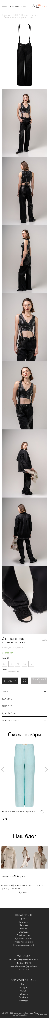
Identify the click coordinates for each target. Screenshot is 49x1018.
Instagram (23, 987)
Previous (4, 770)
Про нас (23, 918)
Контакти (23, 922)
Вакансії (23, 928)
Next (45, 770)
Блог (23, 984)
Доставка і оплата (23, 938)
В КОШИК (10, 681)
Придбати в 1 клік (39, 681)
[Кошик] (37, 4)
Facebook (23, 997)
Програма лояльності (23, 945)
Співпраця (24, 932)
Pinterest (23, 1000)
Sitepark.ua (42, 1014)
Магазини (23, 925)
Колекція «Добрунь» (13, 876)
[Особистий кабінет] (33, 4)
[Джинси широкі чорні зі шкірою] (24, 22)
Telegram (23, 994)
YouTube (23, 990)
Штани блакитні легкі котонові (18, 812)
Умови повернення (23, 941)
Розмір (5, 658)
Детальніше (24, 892)
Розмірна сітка (23, 935)
